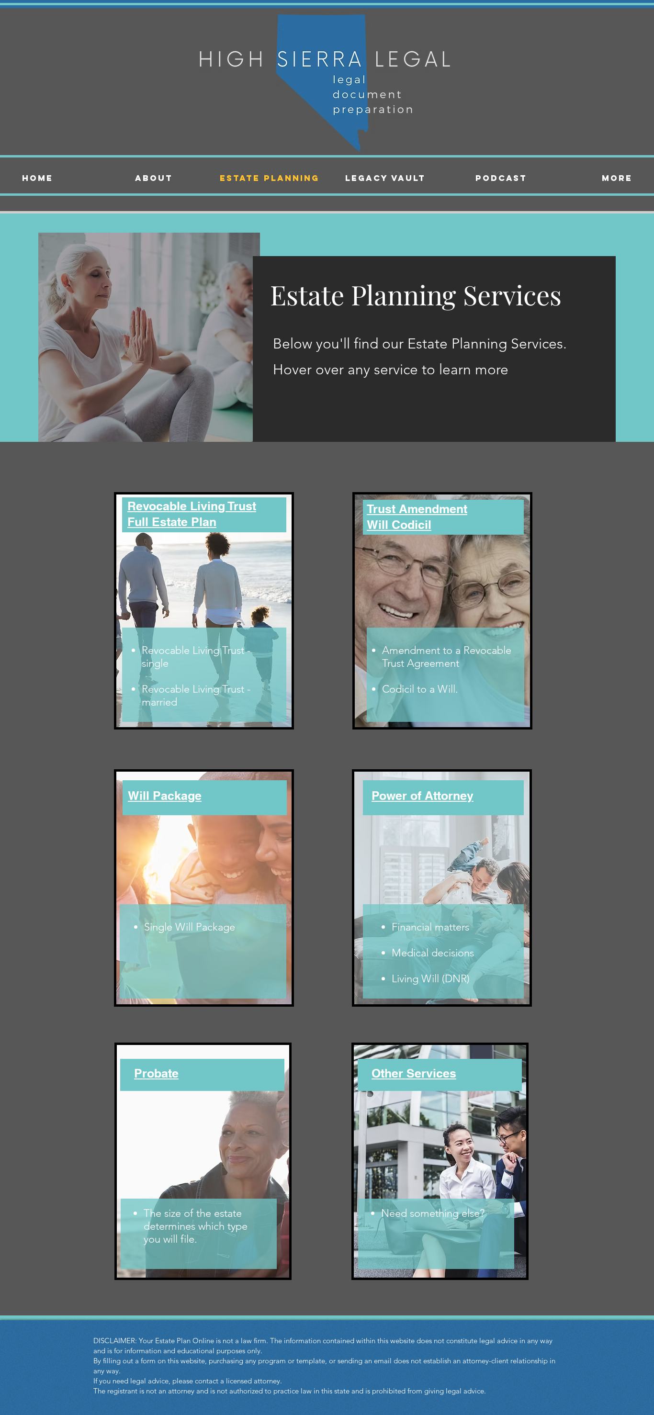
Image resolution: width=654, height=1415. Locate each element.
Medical (410, 952)
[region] (182, 607)
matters (452, 927)
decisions (452, 952)
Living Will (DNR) (431, 978)
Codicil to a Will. (420, 689)
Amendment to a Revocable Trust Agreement (446, 657)
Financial (412, 927)
